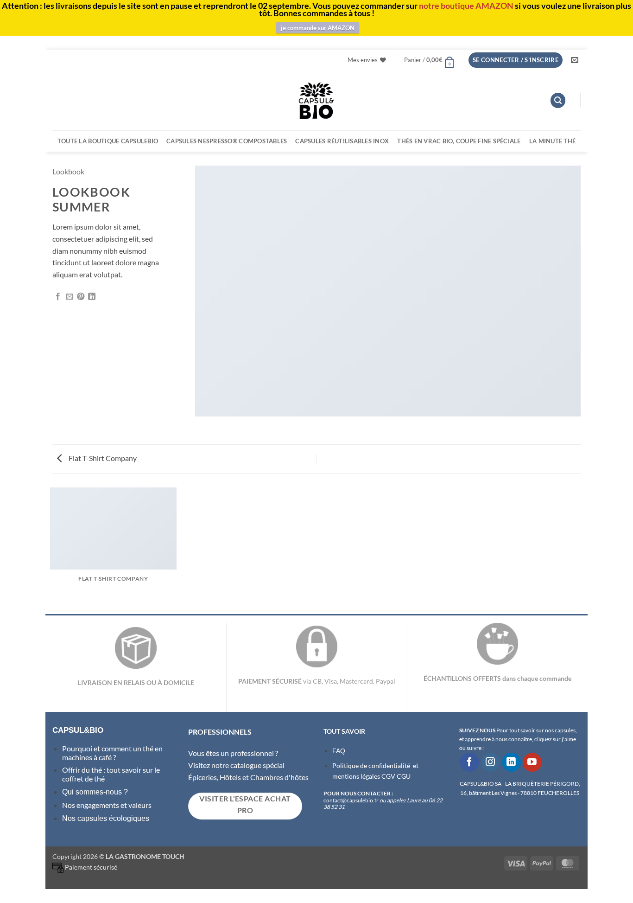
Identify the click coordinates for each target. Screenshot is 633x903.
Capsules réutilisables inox (342, 141)
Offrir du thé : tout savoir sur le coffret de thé (111, 773)
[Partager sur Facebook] (58, 297)
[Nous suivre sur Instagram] (490, 762)
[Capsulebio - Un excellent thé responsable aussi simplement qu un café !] (316, 100)
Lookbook (68, 171)
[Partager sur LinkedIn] (91, 297)
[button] (429, 60)
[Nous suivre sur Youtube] (532, 762)
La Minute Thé (552, 141)
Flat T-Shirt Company (102, 458)
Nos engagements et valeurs (107, 805)
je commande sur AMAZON (317, 28)
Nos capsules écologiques (105, 818)
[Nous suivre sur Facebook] (469, 762)
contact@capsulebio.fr (351, 800)
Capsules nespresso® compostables (226, 141)
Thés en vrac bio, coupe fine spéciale (458, 141)
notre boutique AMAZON (466, 5)
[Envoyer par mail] (69, 297)
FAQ (338, 751)
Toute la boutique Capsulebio (107, 141)
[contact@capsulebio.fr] (576, 60)
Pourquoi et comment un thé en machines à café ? (112, 752)
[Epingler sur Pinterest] (80, 297)
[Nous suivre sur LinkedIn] (511, 762)
